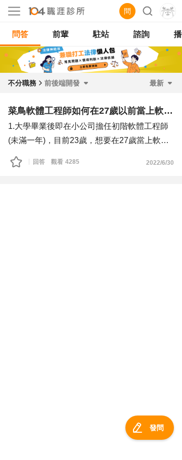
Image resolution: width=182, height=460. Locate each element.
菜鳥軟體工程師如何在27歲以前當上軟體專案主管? (91, 111)
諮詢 (141, 34)
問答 (20, 34)
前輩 (61, 34)
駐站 (101, 34)
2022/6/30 (160, 162)
